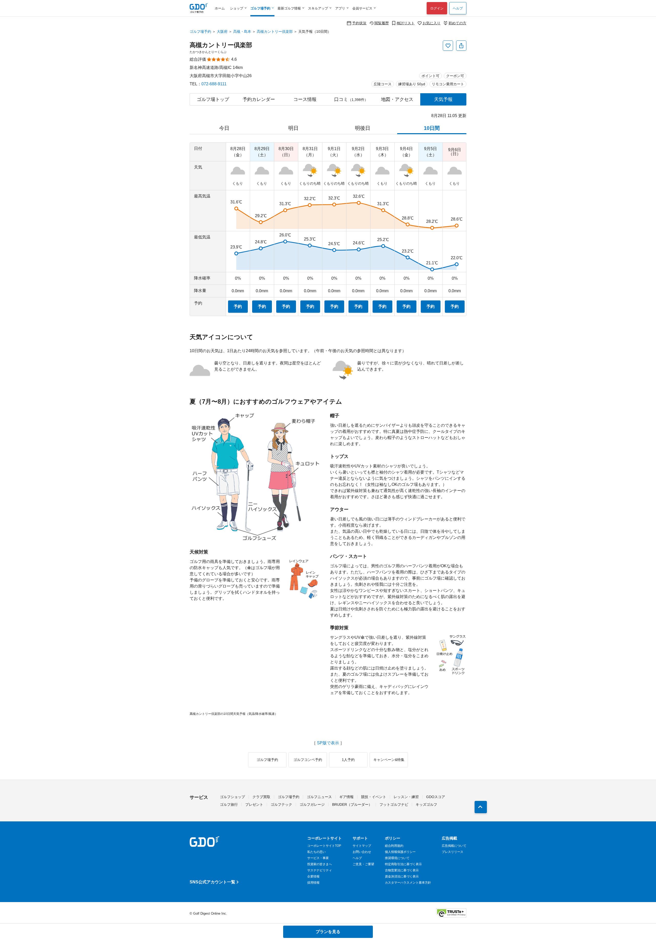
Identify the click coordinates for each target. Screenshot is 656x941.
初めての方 (457, 23)
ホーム (220, 8)
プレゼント (254, 804)
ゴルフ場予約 (200, 31)
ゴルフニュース (319, 797)
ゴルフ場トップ (213, 99)
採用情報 (313, 882)
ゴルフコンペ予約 (307, 760)
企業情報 (313, 876)
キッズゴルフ (426, 804)
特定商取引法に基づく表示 (403, 864)
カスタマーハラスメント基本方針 (408, 882)
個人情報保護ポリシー (400, 852)
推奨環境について (397, 858)
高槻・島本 (242, 31)
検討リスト (406, 23)
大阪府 (222, 31)
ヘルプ (458, 8)
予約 (238, 306)
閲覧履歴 (381, 23)
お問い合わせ (362, 852)
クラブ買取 (261, 797)
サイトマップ (362, 846)
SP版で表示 (328, 743)
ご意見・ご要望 (363, 864)
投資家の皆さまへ (319, 864)
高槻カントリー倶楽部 (275, 31)
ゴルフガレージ (312, 804)
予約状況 (359, 23)
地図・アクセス (397, 99)
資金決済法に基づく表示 (402, 876)
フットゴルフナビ (394, 804)
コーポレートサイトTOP (324, 846)
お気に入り (431, 23)
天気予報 (443, 99)
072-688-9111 (214, 84)
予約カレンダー (259, 99)
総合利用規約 (394, 846)
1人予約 (348, 760)
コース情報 (304, 99)
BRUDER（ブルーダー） (352, 804)
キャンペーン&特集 (388, 760)
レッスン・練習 (406, 797)
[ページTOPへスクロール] (481, 807)
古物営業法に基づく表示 (402, 870)
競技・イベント (373, 797)
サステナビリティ (319, 870)
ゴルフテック (281, 804)
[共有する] (461, 45)
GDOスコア (435, 797)
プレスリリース (452, 852)
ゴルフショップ (232, 797)
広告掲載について (454, 846)
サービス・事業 (318, 858)
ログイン (437, 8)
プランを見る (328, 931)
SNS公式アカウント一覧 (212, 882)
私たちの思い (316, 852)
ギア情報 (346, 797)
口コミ (351, 99)
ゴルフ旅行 (229, 804)
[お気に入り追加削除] (448, 45)
